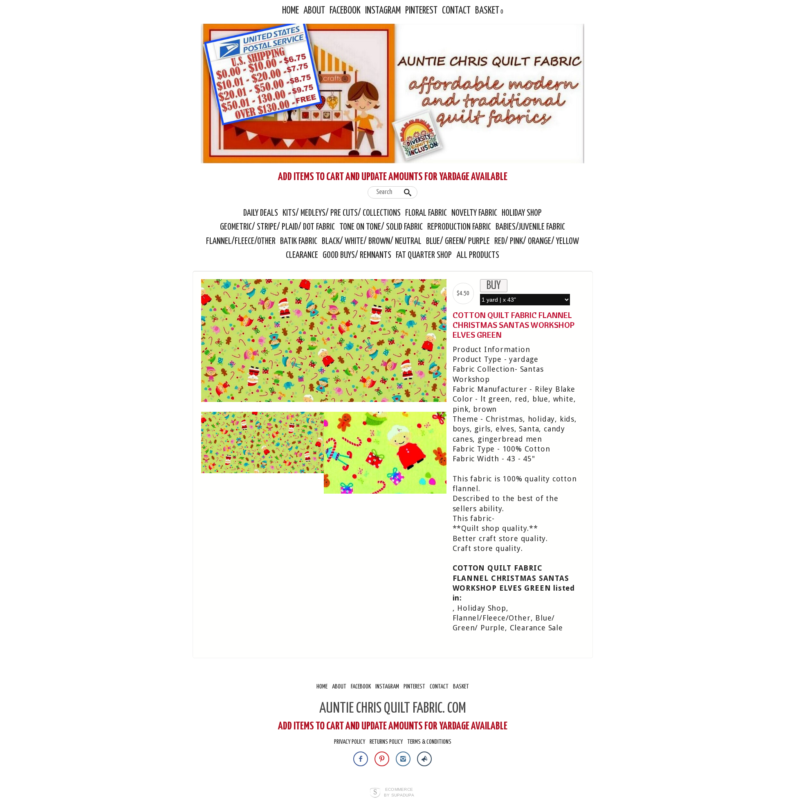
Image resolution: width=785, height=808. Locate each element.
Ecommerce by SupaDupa (399, 792)
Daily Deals (260, 213)
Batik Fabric (298, 241)
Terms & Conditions (429, 742)
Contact (456, 11)
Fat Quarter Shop (424, 255)
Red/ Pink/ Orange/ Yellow (536, 241)
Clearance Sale (536, 627)
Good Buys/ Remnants (357, 255)
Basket (487, 11)
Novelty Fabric (474, 213)
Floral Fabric (426, 213)
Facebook (345, 11)
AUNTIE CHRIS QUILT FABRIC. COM (392, 708)
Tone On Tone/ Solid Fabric (381, 227)
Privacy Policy (349, 742)
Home (290, 11)
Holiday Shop (522, 213)
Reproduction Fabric (459, 227)
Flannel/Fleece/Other (241, 241)
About (314, 11)
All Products (478, 255)
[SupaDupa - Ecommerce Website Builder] (375, 793)
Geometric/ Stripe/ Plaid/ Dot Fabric (277, 227)
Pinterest (421, 11)
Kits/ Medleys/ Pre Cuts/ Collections (342, 213)
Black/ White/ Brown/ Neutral (372, 241)
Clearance (302, 255)
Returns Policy (386, 742)
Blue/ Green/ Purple (458, 241)
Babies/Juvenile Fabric (530, 227)
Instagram (383, 11)
